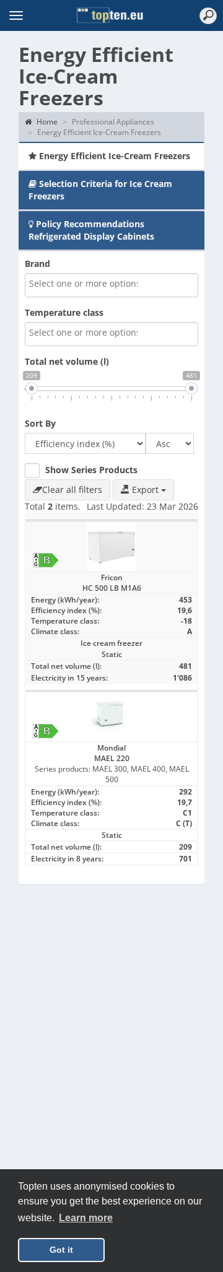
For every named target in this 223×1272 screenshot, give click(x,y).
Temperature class (64, 312)
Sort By (40, 423)
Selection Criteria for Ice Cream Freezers (100, 190)
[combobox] (111, 285)
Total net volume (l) (67, 361)
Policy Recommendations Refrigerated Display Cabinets (91, 230)
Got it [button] (61, 1250)
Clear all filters (72, 489)
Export (145, 489)
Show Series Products (91, 470)
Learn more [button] (86, 1218)
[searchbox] (84, 284)
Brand (37, 263)
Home (46, 121)
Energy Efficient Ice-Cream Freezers (113, 156)
